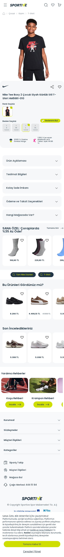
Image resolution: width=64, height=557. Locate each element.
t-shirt (31, 13)
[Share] (52, 87)
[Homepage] (18, 4)
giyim (21, 13)
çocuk (12, 13)
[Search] (46, 5)
